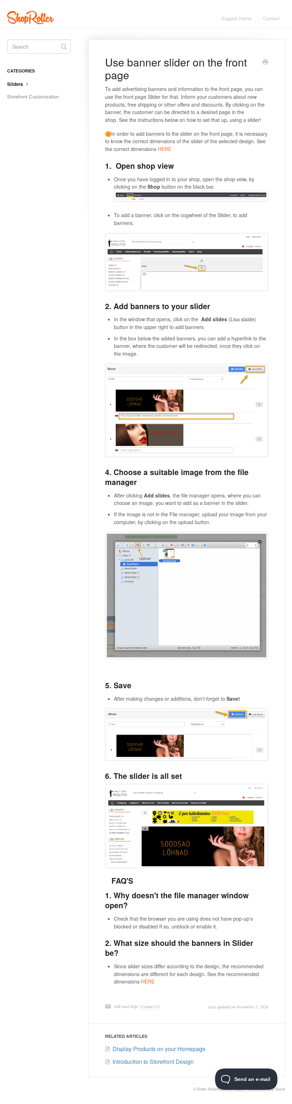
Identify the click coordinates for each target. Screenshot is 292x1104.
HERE (164, 148)
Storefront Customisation (33, 96)
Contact (271, 18)
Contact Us (150, 1006)
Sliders (15, 84)
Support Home (236, 18)
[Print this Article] (265, 62)
